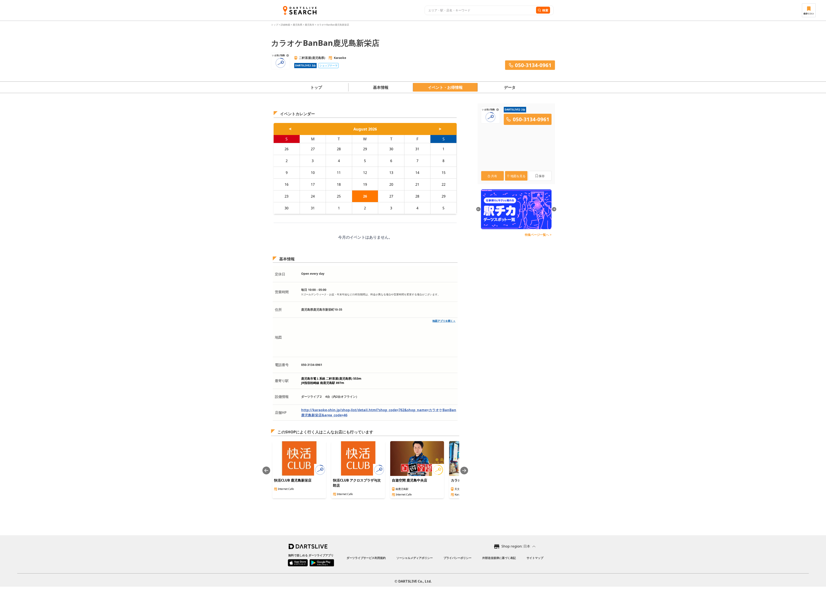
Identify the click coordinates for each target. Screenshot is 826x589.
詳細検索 (286, 24)
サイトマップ (535, 558)
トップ (275, 24)
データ (510, 87)
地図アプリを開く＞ (444, 321)
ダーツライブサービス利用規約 (366, 558)
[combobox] (479, 10)
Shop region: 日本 (515, 546)
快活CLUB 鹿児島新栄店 (292, 480)
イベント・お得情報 (445, 87)
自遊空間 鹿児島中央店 (409, 480)
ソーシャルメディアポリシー (414, 558)
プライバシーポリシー (458, 558)
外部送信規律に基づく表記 (499, 558)
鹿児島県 (297, 24)
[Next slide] (464, 470)
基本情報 (380, 87)
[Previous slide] (266, 470)
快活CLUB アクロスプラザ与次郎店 (357, 483)
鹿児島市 (309, 24)
